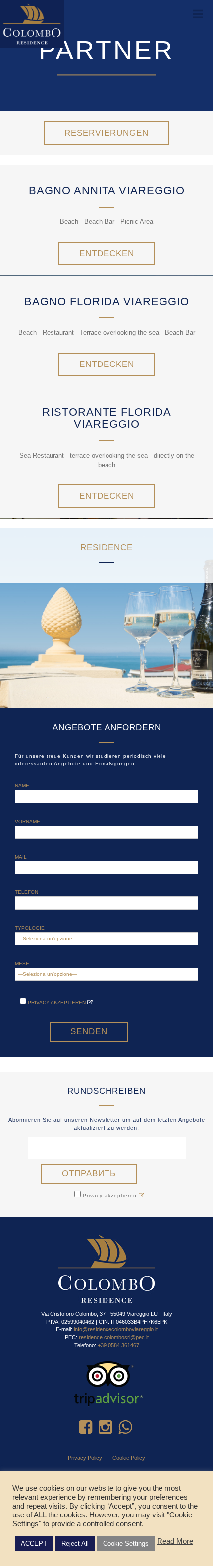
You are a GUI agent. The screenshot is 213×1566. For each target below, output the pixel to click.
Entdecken (106, 253)
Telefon (26, 892)
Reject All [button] (75, 1543)
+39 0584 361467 (118, 1345)
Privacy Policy (85, 1458)
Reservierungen (106, 133)
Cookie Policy (128, 1458)
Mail (21, 857)
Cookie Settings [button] (126, 1543)
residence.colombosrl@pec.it (114, 1337)
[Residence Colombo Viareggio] (32, 23)
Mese (22, 963)
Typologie (30, 928)
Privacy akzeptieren (56, 1002)
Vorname (27, 821)
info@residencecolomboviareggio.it (116, 1329)
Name (22, 785)
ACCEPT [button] (34, 1543)
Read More (175, 1541)
